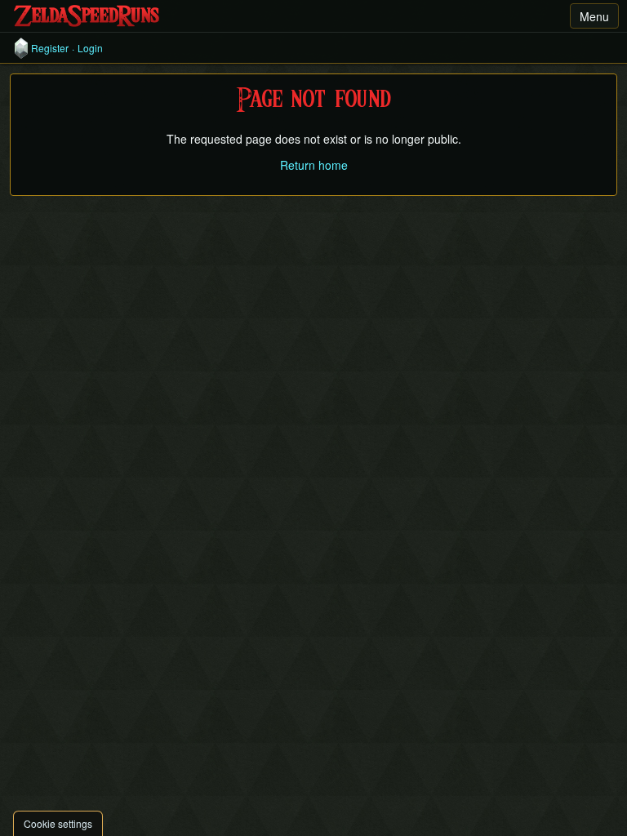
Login (90, 48)
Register (50, 48)
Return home (314, 165)
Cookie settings (58, 823)
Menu (594, 16)
